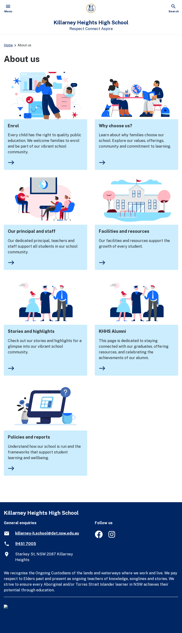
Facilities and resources (124, 231)
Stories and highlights (31, 331)
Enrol (13, 125)
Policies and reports (29, 437)
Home (8, 45)
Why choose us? (115, 125)
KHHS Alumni (112, 331)
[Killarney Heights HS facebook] (99, 537)
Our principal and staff (31, 231)
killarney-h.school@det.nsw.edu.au (47, 533)
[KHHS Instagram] (112, 537)
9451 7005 (25, 543)
